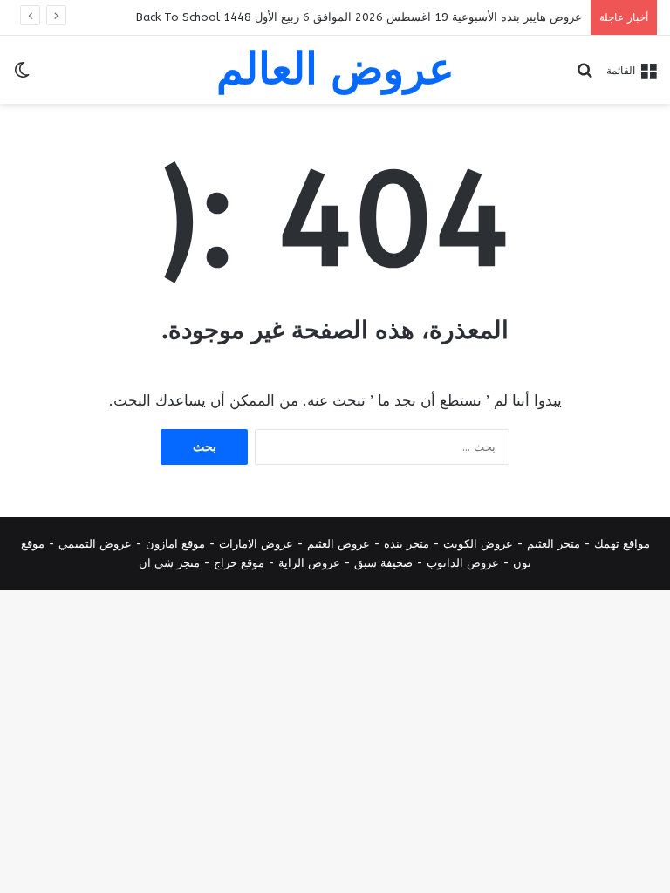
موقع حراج (239, 562)
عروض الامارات (256, 543)
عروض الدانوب (463, 562)
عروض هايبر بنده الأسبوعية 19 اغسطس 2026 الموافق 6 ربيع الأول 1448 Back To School (359, 17)
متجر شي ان (169, 562)
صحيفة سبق (383, 562)
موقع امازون (175, 543)
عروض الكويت (478, 543)
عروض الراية (309, 562)
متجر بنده (406, 543)
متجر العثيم (553, 543)
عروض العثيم (338, 543)
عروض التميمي (95, 543)
